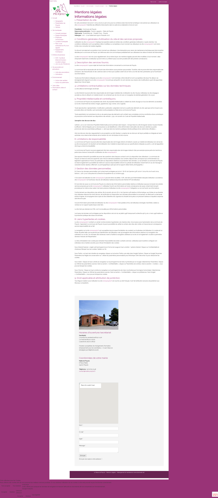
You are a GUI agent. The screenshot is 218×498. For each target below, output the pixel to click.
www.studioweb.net (139, 472)
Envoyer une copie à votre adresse (90, 459)
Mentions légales (111, 472)
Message (82, 445)
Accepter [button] (4, 492)
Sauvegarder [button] (36, 495)
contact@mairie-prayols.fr (87, 371)
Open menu (53, 1)
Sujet (81, 439)
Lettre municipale (163, 1)
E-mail (81, 432)
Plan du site (153, 1)
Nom (81, 425)
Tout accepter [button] (5, 486)
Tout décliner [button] (17, 486)
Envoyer (82, 455)
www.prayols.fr (82, 25)
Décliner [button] (12, 492)
